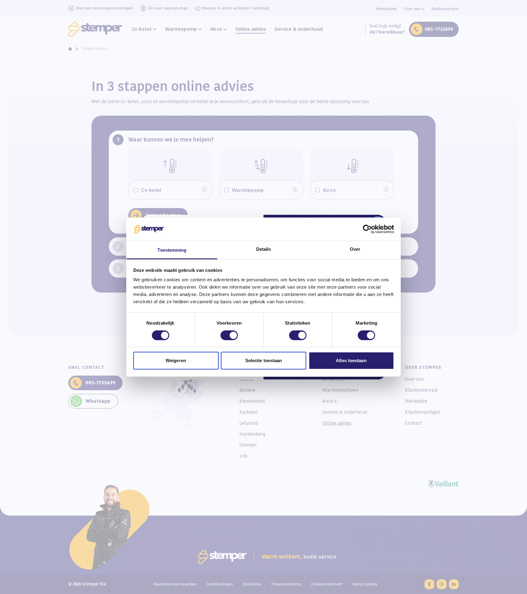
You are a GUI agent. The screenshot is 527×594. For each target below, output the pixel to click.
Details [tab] (263, 249)
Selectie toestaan (263, 360)
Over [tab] (355, 249)
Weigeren (176, 360)
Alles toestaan (351, 360)
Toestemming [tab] (171, 250)
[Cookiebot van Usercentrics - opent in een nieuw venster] (367, 229)
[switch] (229, 335)
